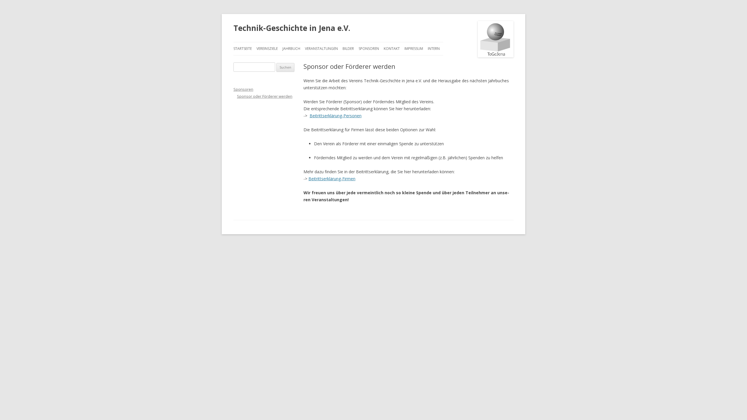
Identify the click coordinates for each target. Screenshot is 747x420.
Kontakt (392, 48)
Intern (434, 48)
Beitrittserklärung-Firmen (331, 178)
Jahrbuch (291, 48)
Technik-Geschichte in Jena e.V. (291, 28)
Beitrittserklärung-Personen (336, 115)
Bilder (348, 48)
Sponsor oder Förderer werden (264, 96)
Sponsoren (369, 48)
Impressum (413, 48)
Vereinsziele (267, 48)
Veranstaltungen (321, 48)
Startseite (242, 48)
